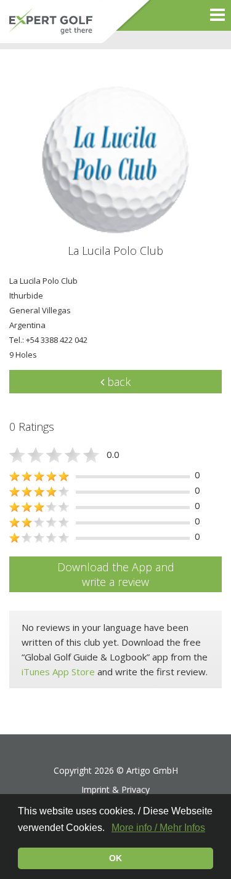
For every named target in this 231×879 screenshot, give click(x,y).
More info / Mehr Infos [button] (158, 827)
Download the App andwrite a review (115, 574)
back (117, 381)
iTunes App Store (58, 671)
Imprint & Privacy (115, 789)
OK (115, 858)
